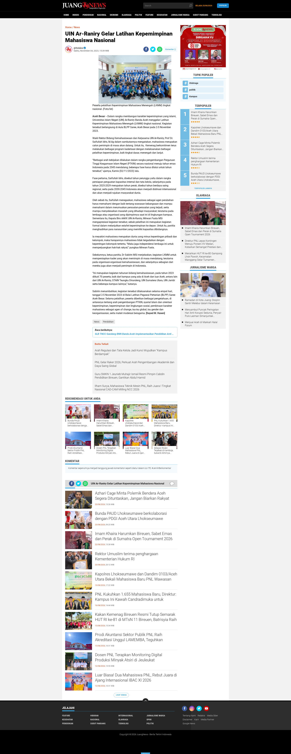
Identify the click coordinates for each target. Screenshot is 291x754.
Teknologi (217, 15)
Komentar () (170, 49)
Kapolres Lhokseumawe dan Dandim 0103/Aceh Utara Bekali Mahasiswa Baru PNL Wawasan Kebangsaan (136, 579)
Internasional (125, 715)
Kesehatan (162, 15)
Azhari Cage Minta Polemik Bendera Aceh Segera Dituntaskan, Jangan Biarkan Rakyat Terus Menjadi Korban (132, 498)
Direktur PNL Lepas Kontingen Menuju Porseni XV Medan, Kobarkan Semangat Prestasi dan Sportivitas (203, 244)
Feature (149, 15)
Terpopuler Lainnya (203, 188)
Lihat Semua (121, 695)
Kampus (193, 96)
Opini (149, 719)
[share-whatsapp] (159, 49)
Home (66, 15)
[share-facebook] (146, 49)
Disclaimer (187, 719)
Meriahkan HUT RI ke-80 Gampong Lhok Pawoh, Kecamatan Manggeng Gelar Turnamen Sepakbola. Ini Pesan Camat (203, 256)
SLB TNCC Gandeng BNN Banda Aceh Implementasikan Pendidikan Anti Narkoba (135, 333)
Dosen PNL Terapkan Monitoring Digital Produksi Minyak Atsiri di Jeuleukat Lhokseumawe (128, 660)
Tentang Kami (189, 715)
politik (138, 15)
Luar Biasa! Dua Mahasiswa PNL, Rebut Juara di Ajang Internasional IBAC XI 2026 (136, 677)
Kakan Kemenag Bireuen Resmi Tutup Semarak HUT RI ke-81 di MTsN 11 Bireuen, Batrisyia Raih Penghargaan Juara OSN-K (136, 619)
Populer (223, 6)
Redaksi (201, 715)
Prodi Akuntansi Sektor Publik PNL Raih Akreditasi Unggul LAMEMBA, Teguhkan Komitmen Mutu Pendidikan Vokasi (129, 639)
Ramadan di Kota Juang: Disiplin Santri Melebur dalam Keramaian (202, 302)
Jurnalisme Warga (180, 15)
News (96, 321)
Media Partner (207, 719)
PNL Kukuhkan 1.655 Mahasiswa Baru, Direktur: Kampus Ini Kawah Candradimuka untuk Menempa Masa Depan (135, 599)
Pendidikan (88, 15)
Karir (196, 719)
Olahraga (126, 15)
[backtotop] (145, 701)
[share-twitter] (153, 49)
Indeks (75, 15)
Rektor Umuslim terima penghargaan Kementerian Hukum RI (126, 556)
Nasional (101, 15)
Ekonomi (114, 15)
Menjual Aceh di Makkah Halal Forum (201, 324)
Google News (189, 723)
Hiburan (94, 715)
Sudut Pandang (200, 15)
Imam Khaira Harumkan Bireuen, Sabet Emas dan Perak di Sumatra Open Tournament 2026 (133, 536)
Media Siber (212, 715)
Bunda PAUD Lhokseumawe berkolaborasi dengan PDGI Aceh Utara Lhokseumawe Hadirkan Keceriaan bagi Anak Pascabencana (133, 518)
